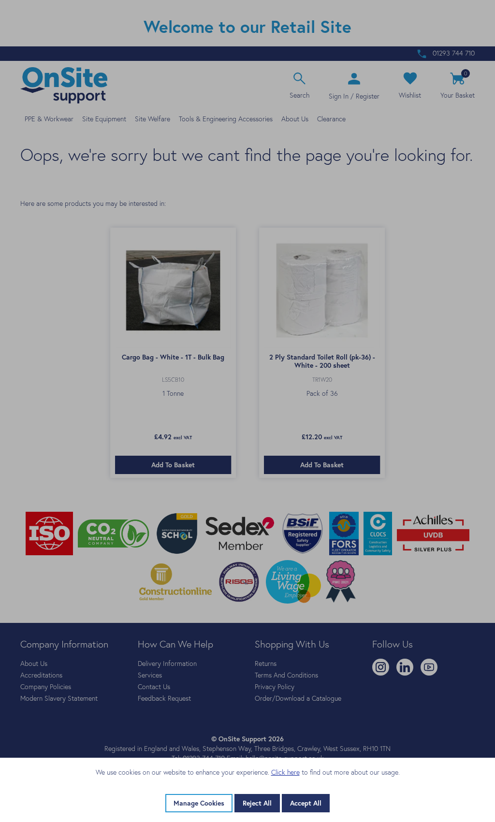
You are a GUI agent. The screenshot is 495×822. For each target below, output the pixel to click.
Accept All (305, 803)
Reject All (257, 803)
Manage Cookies (199, 803)
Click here (285, 772)
